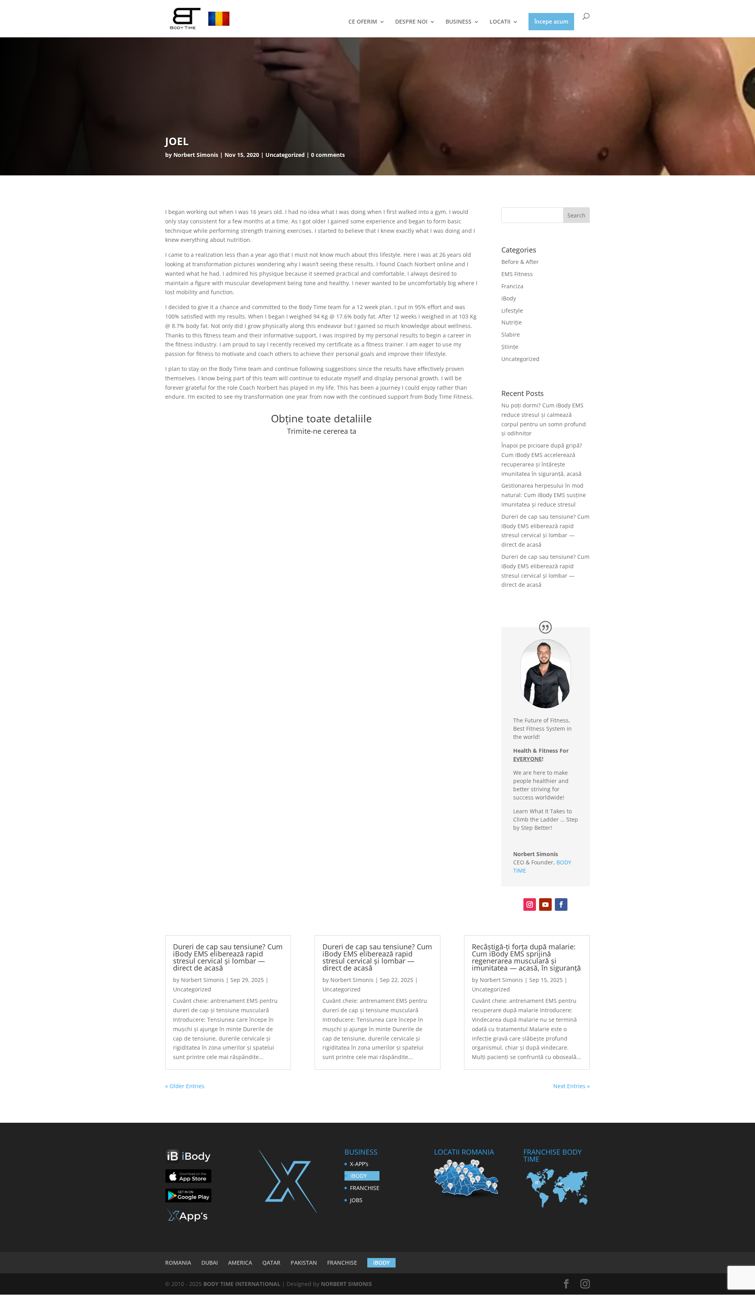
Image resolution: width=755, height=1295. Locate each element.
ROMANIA (178, 1262)
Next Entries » (571, 1086)
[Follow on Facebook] (561, 904)
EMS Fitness (517, 274)
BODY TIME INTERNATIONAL (241, 1284)
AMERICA (240, 1262)
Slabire (510, 334)
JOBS (356, 1200)
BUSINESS (458, 22)
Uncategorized (520, 359)
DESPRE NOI (411, 22)
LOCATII (500, 22)
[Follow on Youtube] (545, 904)
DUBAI (209, 1262)
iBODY (358, 1175)
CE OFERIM (362, 22)
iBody (508, 298)
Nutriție (511, 322)
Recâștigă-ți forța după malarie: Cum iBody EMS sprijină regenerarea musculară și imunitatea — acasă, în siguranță (526, 957)
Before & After (520, 261)
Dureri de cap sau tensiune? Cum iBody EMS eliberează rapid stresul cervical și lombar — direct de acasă (228, 957)
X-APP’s (359, 1164)
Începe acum (551, 21)
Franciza (512, 286)
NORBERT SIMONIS (346, 1284)
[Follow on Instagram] (529, 904)
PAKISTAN (304, 1262)
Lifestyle (512, 310)
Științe (509, 346)
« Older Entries (184, 1086)
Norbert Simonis (195, 154)
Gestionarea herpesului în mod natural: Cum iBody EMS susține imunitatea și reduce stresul (543, 495)
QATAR (271, 1262)
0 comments (328, 154)
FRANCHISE (364, 1188)
